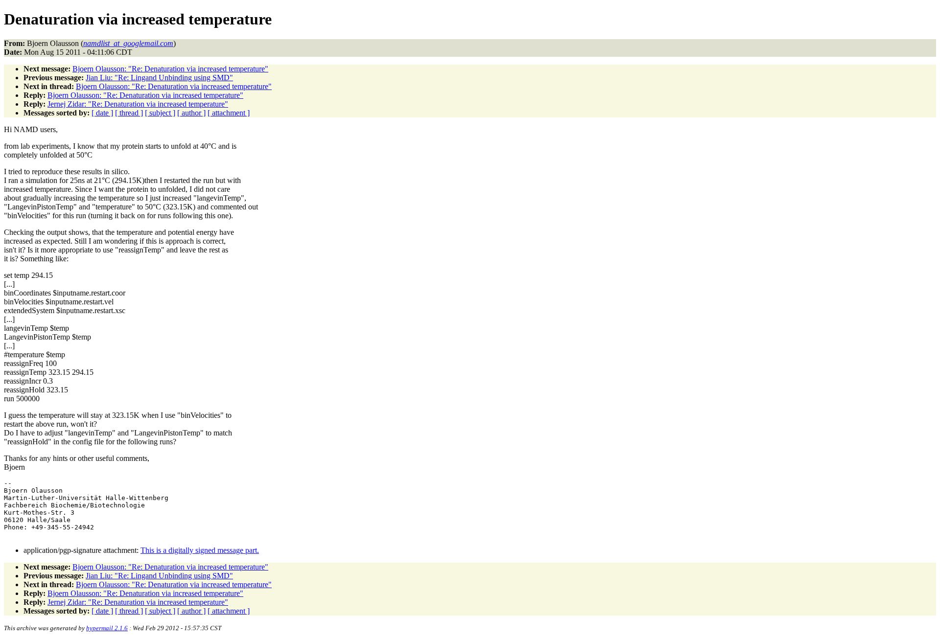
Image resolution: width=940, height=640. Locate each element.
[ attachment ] (229, 113)
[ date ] (102, 113)
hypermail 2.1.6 (107, 628)
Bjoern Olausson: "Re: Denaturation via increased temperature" (170, 69)
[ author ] (191, 113)
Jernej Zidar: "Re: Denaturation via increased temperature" (137, 104)
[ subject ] (160, 113)
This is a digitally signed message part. (200, 550)
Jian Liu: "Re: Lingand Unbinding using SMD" (159, 77)
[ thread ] (129, 113)
